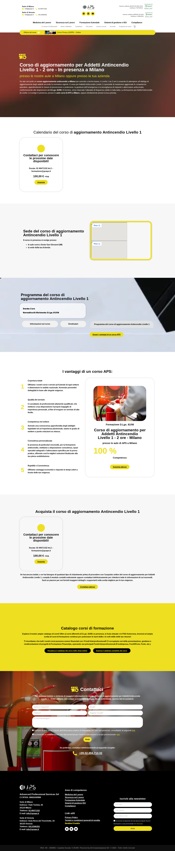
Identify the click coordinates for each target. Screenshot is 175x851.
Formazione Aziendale (90, 23)
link (133, 730)
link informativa (138, 823)
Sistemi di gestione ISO (75, 803)
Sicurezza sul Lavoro (65, 23)
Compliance (136, 23)
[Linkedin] (88, 14)
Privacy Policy (71, 817)
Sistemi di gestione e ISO (115, 23)
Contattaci (78, 26)
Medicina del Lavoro (42, 23)
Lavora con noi (101, 26)
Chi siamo (89, 26)
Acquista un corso (125, 26)
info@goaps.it (32, 813)
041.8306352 (34, 827)
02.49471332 (34, 811)
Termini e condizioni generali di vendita (82, 820)
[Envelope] (93, 14)
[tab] (40, 324)
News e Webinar (66, 26)
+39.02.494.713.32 (90, 753)
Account (112, 26)
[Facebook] (84, 14)
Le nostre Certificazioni (49, 26)
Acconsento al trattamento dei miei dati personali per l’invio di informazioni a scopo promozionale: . (77, 734)
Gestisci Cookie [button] (72, 823)
